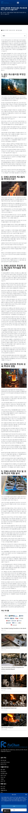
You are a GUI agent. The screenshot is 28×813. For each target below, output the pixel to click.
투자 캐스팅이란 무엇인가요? (9, 708)
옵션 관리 (3, 802)
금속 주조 (3, 757)
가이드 (4, 12)
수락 (14, 806)
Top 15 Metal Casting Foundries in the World (13, 628)
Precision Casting (6, 688)
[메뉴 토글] (18, 3)
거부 (14, 810)
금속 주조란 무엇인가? (7, 727)
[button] (26, 794)
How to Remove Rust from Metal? (10, 648)
